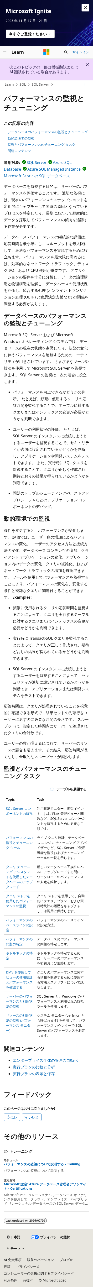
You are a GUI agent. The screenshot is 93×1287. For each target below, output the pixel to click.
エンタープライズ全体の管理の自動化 (45, 1060)
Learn (9, 84)
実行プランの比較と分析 (34, 1067)
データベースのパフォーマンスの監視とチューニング (48, 132)
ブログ (65, 1259)
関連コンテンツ (19, 150)
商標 (26, 1280)
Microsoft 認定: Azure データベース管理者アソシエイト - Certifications (45, 1186)
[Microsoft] (46, 52)
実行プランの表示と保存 (34, 1073)
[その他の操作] (85, 85)
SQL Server (40, 84)
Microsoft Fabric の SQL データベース (37, 175)
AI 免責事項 (12, 1259)
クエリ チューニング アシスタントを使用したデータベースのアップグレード (19, 876)
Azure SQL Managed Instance (54, 169)
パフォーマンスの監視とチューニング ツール (19, 842)
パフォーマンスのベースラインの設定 (19, 925)
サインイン (80, 52)
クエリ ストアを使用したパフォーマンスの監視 (19, 901)
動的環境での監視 (21, 138)
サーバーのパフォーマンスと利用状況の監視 (19, 1001)
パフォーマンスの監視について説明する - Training (42, 1164)
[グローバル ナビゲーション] (5, 52)
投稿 (7, 1266)
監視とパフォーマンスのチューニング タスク (41, 144)
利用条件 (10, 1280)
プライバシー (26, 1266)
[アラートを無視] (85, 7)
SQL (23, 84)
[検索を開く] (66, 52)
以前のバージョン (40, 1259)
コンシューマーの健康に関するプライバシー (37, 1273)
